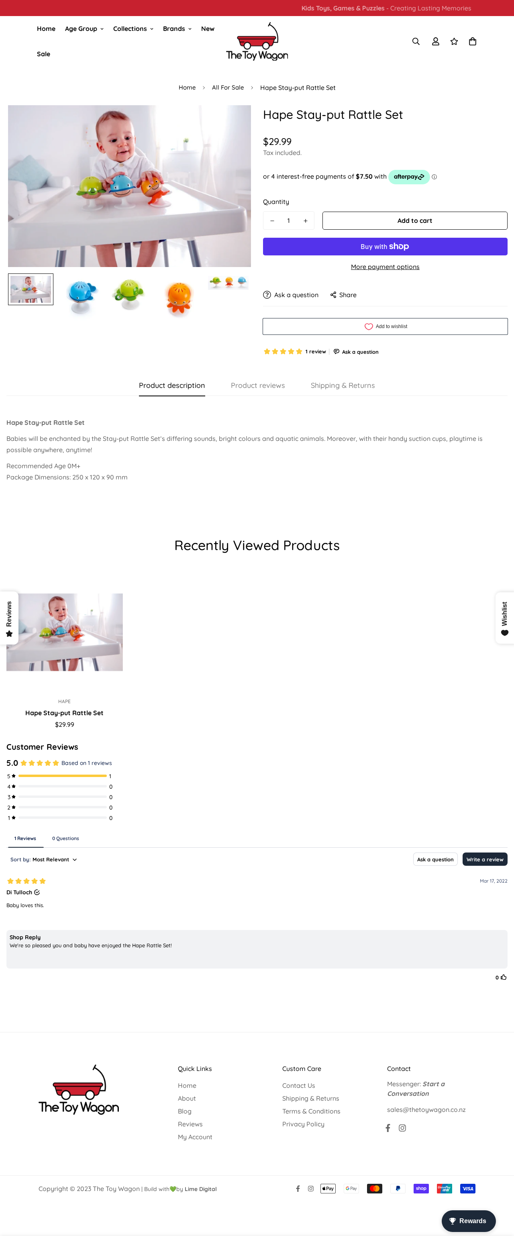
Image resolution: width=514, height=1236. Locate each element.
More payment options (385, 267)
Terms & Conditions (311, 1111)
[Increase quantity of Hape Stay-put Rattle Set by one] (305, 221)
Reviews (190, 1124)
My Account (195, 1137)
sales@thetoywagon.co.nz (426, 1109)
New (207, 28)
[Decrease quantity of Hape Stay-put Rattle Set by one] (272, 221)
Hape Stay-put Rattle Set (64, 713)
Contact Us (298, 1085)
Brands (174, 28)
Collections (130, 28)
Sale (43, 54)
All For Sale (228, 87)
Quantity (276, 202)
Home (46, 28)
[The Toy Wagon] (257, 41)
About (187, 1098)
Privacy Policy (303, 1124)
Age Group (81, 28)
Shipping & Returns (310, 1098)
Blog (185, 1111)
